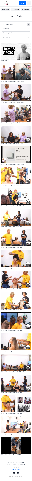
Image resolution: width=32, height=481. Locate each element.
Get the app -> (16, 469)
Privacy (14, 464)
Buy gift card (21, 464)
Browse (6, 9)
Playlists (26, 9)
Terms (8, 464)
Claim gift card (16, 467)
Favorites (16, 9)
